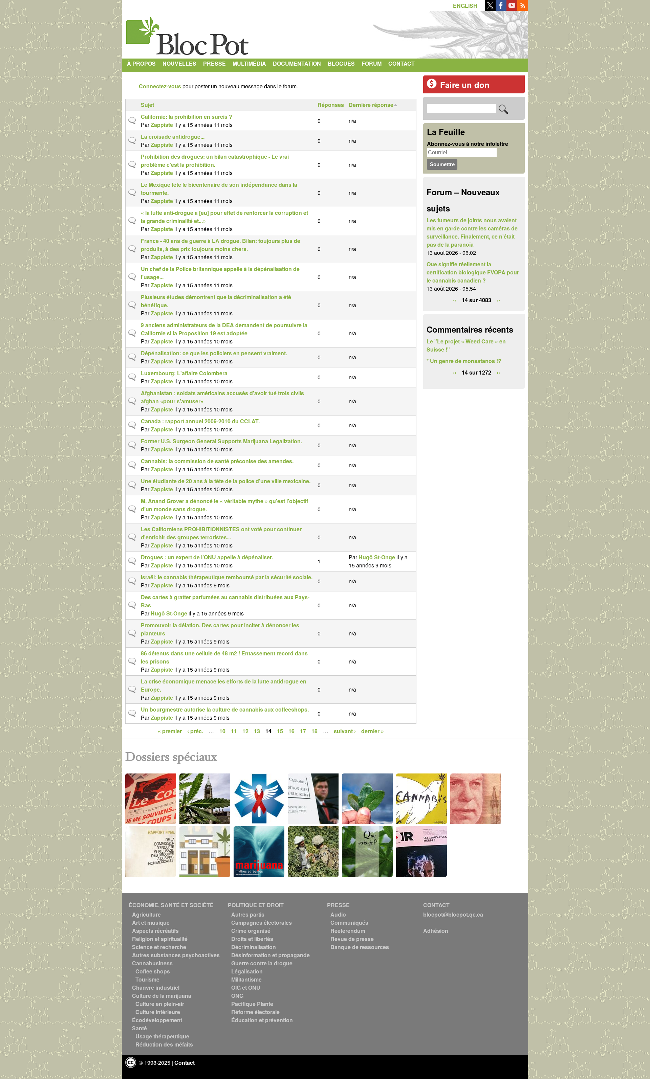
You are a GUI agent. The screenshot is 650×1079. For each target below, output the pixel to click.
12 (245, 731)
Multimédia (249, 63)
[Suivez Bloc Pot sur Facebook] (501, 9)
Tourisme (147, 979)
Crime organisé (250, 931)
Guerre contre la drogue (261, 963)
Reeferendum (347, 931)
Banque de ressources (359, 947)
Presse (214, 63)
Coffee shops (152, 971)
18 (314, 731)
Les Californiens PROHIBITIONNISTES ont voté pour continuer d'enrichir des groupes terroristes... (221, 533)
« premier (170, 731)
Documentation (297, 63)
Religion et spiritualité (160, 939)
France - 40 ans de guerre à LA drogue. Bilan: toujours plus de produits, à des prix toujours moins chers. (220, 245)
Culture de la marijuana (161, 995)
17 (303, 731)
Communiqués (349, 922)
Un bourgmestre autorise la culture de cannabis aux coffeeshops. (225, 709)
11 (234, 731)
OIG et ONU (245, 987)
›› (498, 300)
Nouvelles (179, 63)
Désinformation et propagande (270, 955)
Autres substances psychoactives (176, 955)
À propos (141, 63)
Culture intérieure (157, 1012)
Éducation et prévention (262, 1020)
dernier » (372, 731)
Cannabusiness (152, 963)
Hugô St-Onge (377, 557)
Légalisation (247, 971)
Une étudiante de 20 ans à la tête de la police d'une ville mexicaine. (225, 481)
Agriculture (146, 914)
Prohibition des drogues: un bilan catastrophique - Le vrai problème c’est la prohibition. (215, 160)
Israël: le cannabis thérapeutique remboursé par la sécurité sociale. (226, 577)
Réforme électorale (255, 1012)
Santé (139, 1028)
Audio (338, 914)
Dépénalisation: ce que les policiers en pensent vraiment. (214, 353)
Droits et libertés (252, 939)
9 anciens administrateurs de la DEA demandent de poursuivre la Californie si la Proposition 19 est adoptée (224, 329)
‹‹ (454, 300)
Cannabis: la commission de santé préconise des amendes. (217, 461)
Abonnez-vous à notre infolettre (467, 144)
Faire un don (465, 84)
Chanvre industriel (155, 987)
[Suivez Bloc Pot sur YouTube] (511, 9)
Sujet (147, 105)
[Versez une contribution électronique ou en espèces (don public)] (432, 86)
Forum (372, 63)
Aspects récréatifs (155, 931)
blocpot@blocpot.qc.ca (453, 914)
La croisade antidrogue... (172, 136)
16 (291, 731)
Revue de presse (352, 939)
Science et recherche (159, 947)
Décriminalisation (253, 947)
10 (222, 731)
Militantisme (246, 979)
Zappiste (162, 125)
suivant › (345, 731)
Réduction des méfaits (164, 1044)
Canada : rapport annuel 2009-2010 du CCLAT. (200, 421)
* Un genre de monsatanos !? (464, 361)
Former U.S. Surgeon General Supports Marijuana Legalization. (221, 441)
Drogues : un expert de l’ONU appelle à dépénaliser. (207, 557)
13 (257, 731)
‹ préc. (195, 731)
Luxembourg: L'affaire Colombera (184, 373)
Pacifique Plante (252, 1004)
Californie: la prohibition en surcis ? (186, 116)
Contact (401, 63)
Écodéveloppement (157, 1020)
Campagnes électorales (261, 922)
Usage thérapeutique (162, 1036)
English (465, 5)
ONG (237, 995)
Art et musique (151, 922)
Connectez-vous (160, 86)
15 (280, 731)
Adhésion (435, 931)
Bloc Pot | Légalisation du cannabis (188, 33)
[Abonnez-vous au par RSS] (522, 9)
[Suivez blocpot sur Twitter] (490, 9)
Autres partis (247, 914)
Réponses (331, 105)
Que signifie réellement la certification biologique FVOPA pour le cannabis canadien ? (473, 272)
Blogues (341, 63)
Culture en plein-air (159, 1004)
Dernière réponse (371, 105)
